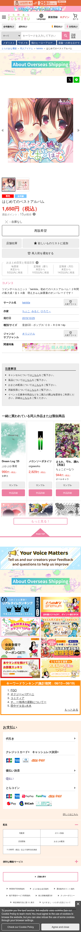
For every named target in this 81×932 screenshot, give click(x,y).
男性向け (58, 26)
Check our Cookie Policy (20, 926)
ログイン (64, 17)
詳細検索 (73, 35)
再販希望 (40, 230)
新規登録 (53, 17)
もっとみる (71, 709)
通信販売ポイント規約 (65, 888)
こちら (35, 375)
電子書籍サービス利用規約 (19, 895)
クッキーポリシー (68, 895)
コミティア (17, 698)
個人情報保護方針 (45, 895)
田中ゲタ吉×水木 (21, 706)
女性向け (73, 26)
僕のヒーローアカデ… (43, 42)
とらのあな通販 (9, 48)
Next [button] (78, 130)
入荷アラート (70, 304)
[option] (40, 130)
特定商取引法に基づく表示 (23, 902)
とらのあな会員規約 (41, 888)
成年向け (23, 26)
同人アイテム (26, 48)
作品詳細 (13, 492)
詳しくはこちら (70, 814)
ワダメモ (23, 42)
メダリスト (9, 42)
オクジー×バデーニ (22, 694)
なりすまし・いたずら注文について (56, 902)
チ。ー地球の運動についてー (28, 702)
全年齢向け (8, 26)
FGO (14, 690)
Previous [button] (2, 130)
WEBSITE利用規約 (17, 888)
